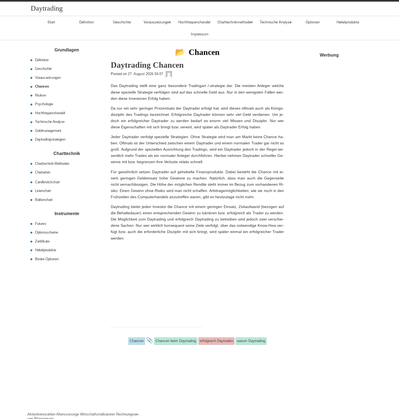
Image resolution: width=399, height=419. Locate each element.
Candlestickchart (47, 182)
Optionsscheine (46, 232)
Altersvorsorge (67, 414)
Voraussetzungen (157, 21)
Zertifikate (42, 241)
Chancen (42, 86)
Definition (86, 21)
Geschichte (122, 21)
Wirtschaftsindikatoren (97, 414)
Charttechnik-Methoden (52, 163)
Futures (40, 223)
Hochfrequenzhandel (194, 21)
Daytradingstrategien (50, 139)
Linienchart (43, 191)
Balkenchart (44, 199)
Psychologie (44, 104)
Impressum (199, 33)
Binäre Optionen (47, 259)
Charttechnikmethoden (235, 21)
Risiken (40, 95)
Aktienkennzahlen (41, 414)
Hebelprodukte (348, 21)
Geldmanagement (48, 131)
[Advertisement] (156, 289)
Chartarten (42, 172)
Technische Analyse (276, 21)
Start (51, 21)
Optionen (313, 21)
